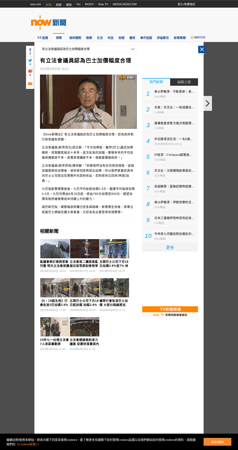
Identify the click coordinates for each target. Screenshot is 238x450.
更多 (170, 247)
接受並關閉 (217, 442)
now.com (35, 4)
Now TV (103, 4)
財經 (59, 4)
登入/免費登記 (186, 4)
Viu (78, 4)
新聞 (48, 4)
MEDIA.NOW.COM (125, 4)
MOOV (89, 4)
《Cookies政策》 (26, 444)
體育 (69, 4)
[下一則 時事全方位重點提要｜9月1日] (208, 103)
